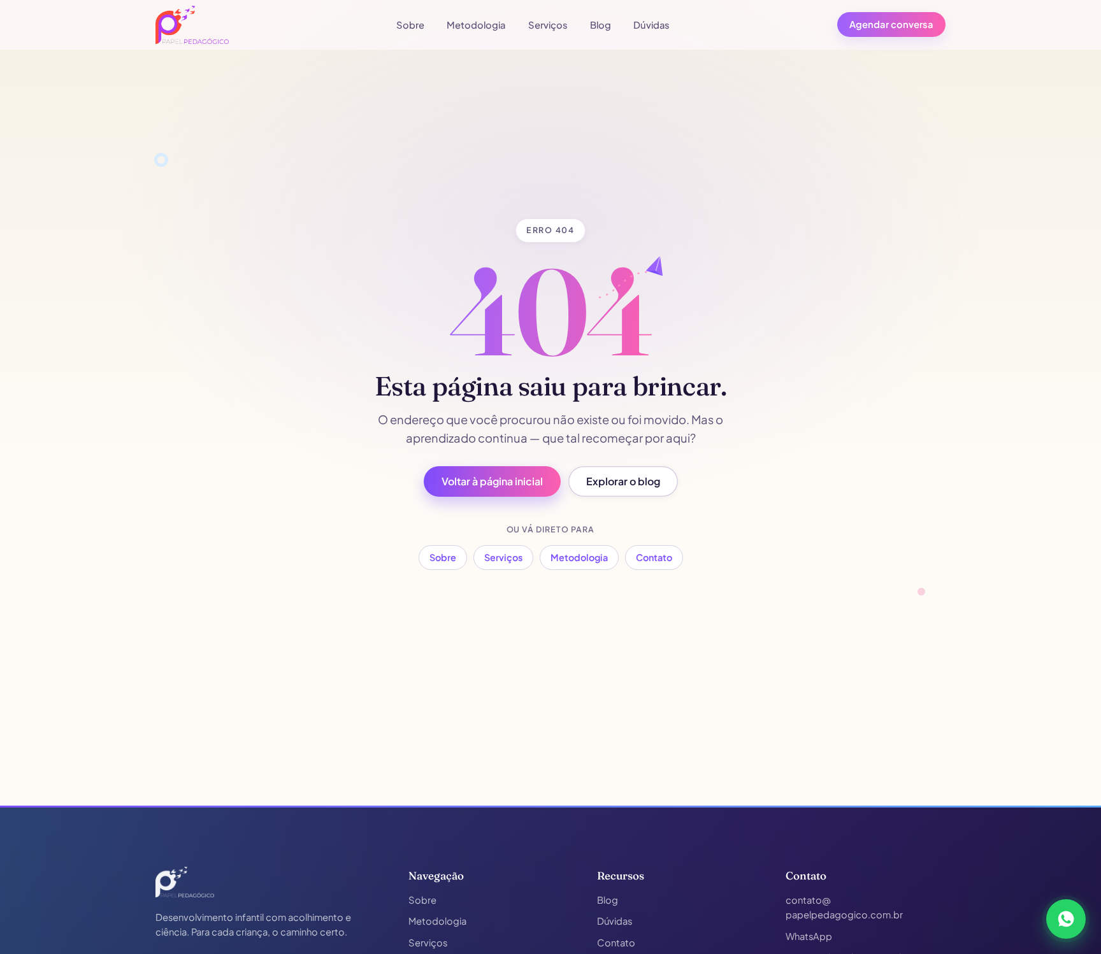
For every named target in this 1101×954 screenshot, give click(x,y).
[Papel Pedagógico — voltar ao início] (192, 25)
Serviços (548, 25)
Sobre (410, 25)
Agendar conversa (891, 24)
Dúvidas (651, 25)
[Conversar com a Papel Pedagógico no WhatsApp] (1066, 919)
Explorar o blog (623, 481)
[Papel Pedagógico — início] (184, 882)
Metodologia (476, 25)
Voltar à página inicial (492, 481)
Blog (600, 25)
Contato (654, 557)
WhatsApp (809, 936)
